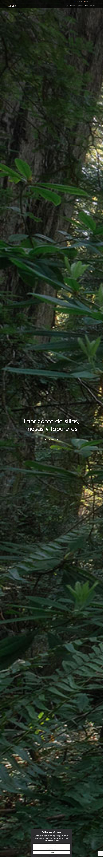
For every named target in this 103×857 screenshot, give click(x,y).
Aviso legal (56, 840)
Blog (86, 5)
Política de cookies (48, 840)
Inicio (67, 5)
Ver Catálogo (51, 439)
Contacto (92, 5)
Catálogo (73, 5)
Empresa (80, 5)
